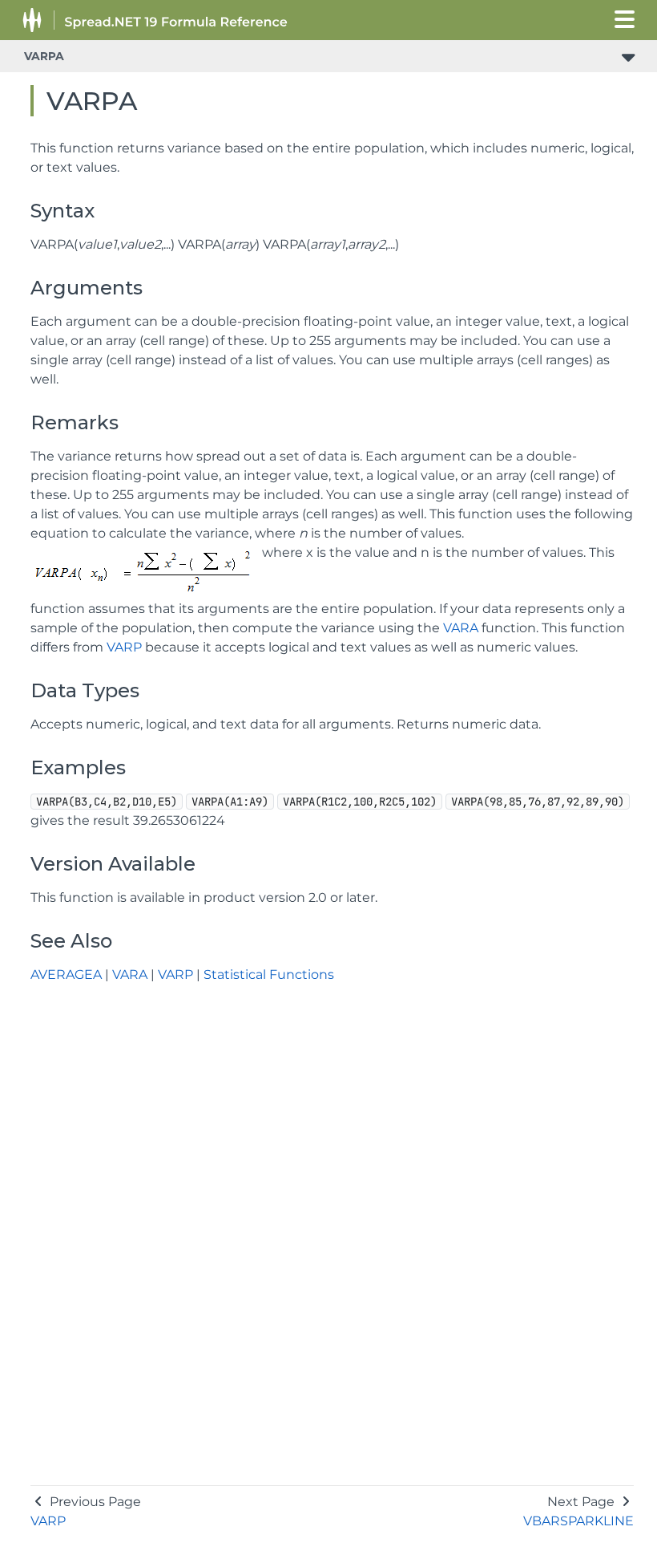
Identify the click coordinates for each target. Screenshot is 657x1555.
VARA (460, 627)
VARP (124, 647)
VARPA (44, 56)
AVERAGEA (66, 974)
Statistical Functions (269, 974)
